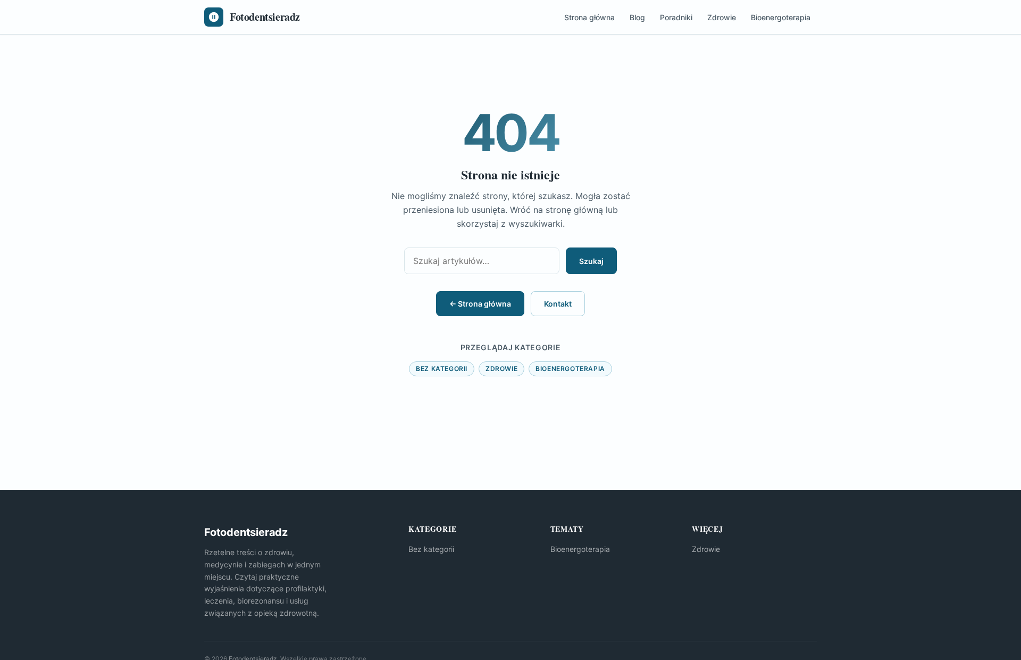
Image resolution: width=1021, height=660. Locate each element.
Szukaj (591, 261)
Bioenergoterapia (780, 17)
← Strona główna (480, 303)
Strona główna (589, 17)
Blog (637, 17)
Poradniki (676, 17)
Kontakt (558, 303)
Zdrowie (721, 17)
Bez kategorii (441, 369)
